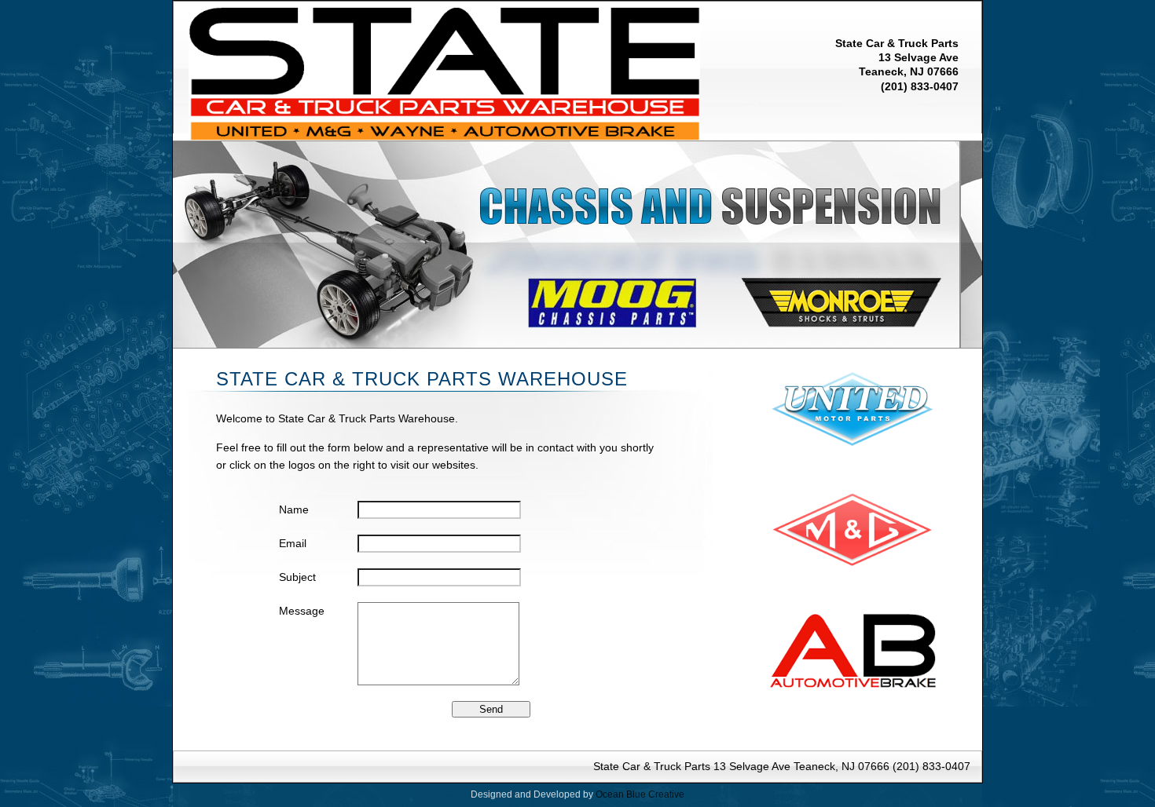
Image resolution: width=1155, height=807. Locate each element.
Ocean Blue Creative (640, 794)
